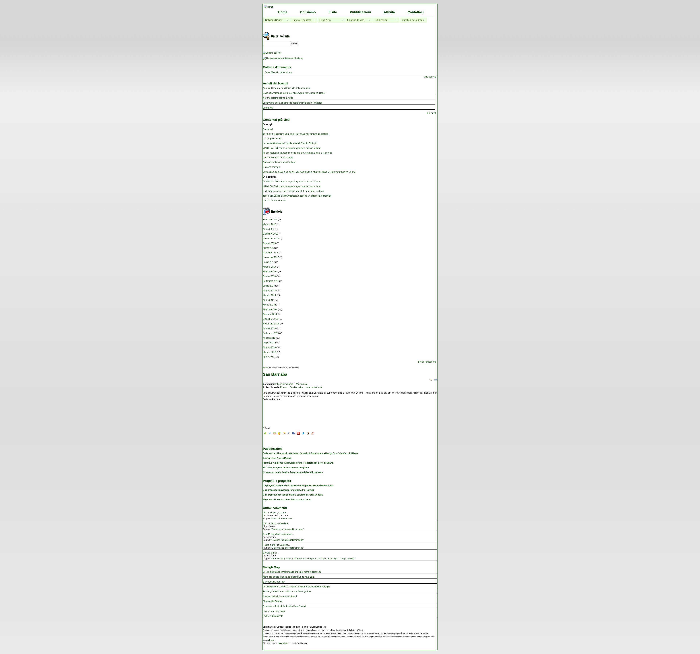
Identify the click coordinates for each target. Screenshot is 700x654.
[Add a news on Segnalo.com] (279, 434)
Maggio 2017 (269, 267)
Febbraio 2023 (270, 219)
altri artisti (431, 113)
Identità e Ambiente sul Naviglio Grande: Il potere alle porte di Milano (298, 463)
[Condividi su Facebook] (293, 434)
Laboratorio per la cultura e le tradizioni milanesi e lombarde (292, 103)
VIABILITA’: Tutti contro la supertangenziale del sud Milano (291, 148)
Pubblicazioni (360, 12)
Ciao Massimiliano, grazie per (277, 534)
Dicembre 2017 (270, 252)
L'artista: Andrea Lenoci (274, 200)
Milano (283, 387)
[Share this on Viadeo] (308, 434)
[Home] (268, 7)
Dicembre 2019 (270, 234)
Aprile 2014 (268, 300)
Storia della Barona (272, 601)
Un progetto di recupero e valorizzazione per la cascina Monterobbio (298, 485)
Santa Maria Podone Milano (278, 72)
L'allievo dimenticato (273, 616)
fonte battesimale (314, 387)
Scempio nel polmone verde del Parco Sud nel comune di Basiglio (295, 134)
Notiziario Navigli (272, 20)
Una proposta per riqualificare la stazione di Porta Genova (293, 495)
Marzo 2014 (269, 304)
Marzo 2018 (269, 248)
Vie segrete (302, 384)
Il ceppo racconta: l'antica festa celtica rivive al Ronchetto (293, 472)
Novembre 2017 (271, 257)
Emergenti (268, 108)
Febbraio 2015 (270, 271)
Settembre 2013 (271, 333)
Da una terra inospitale (274, 611)
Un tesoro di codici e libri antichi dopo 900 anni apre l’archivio (293, 191)
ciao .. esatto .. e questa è (275, 523)
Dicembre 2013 (270, 319)
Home (282, 12)
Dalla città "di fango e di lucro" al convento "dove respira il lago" (294, 93)
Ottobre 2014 (269, 276)
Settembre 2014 (271, 281)
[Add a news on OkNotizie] (274, 434)
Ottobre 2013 (269, 328)
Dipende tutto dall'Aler (274, 582)
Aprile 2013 (268, 356)
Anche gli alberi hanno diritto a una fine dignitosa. (287, 591)
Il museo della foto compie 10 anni (280, 596)
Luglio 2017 (269, 262)
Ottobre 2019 (269, 243)
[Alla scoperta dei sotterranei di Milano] (283, 58)
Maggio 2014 (269, 295)
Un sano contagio (271, 167)
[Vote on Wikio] (284, 434)
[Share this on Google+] (298, 434)
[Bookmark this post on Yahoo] (312, 434)
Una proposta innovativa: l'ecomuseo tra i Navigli (288, 490)
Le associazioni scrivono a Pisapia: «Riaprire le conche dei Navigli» (296, 586)
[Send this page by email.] (435, 379)
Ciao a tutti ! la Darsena (275, 545)
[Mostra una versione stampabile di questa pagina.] (430, 379)
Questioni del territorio (412, 20)
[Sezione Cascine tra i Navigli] (272, 53)
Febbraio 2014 (270, 309)
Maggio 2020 (269, 224)
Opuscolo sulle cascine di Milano (279, 162)
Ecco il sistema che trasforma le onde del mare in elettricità (292, 572)
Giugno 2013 (269, 347)
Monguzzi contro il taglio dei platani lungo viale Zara (288, 577)
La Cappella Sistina (272, 138)
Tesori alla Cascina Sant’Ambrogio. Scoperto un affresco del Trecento (297, 196)
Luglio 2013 (269, 342)
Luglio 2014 (269, 286)
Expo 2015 (324, 20)
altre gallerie (430, 77)
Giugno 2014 (269, 290)
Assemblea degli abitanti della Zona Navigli (284, 606)
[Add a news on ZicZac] (289, 434)
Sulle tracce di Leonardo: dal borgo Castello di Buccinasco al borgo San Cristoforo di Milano (310, 453)
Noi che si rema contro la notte (278, 98)
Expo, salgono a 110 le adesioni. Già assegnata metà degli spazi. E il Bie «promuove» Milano (309, 172)
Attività (389, 12)
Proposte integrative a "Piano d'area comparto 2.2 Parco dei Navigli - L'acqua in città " (313, 558)
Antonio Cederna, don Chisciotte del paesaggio (286, 88)
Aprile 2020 (268, 229)
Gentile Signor (270, 553)
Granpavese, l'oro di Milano (277, 458)
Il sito (332, 12)
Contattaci (416, 12)
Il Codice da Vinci (355, 20)
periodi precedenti (427, 362)
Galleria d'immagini (283, 384)
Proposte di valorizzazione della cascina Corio (286, 499)
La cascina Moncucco (282, 518)
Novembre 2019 (271, 238)
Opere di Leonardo (300, 20)
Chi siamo (308, 12)
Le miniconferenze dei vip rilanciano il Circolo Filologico (290, 143)
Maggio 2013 (269, 352)
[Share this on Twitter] (303, 434)
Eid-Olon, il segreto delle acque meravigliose (286, 467)
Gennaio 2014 (270, 314)
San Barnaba (296, 387)
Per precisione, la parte (274, 512)
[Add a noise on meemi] (270, 434)
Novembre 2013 (271, 323)
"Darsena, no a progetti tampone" (287, 529)
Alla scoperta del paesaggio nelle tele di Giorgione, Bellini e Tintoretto (297, 153)
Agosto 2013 (269, 338)
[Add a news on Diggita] (265, 434)
